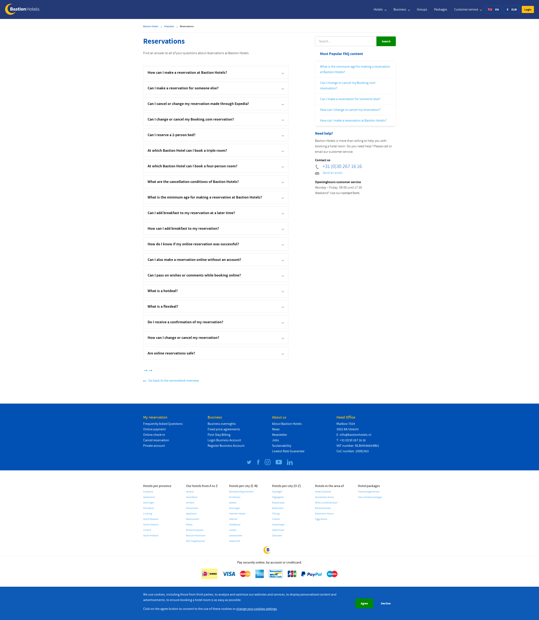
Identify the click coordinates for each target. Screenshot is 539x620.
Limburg (147, 513)
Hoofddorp (234, 524)
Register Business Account (226, 445)
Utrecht (147, 530)
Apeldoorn (191, 513)
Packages (440, 9)
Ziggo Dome (321, 519)
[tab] (215, 72)
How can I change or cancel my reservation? (350, 109)
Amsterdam (192, 508)
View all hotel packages (370, 497)
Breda (189, 524)
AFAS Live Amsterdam (326, 503)
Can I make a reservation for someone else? (350, 99)
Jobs (275, 440)
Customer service (466, 9)
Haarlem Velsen (237, 513)
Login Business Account (224, 440)
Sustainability (281, 445)
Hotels (378, 9)
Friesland (148, 492)
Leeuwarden (235, 535)
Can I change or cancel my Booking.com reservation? (347, 86)
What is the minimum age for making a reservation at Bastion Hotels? (355, 69)
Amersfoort (191, 497)
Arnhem (190, 503)
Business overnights (222, 423)
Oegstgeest (278, 497)
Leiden (232, 530)
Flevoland (148, 508)
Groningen (148, 503)
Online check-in (154, 434)
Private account (154, 445)
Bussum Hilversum (195, 535)
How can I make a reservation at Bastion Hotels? (353, 120)
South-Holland (150, 535)
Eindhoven (234, 497)
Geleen (232, 503)
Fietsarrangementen (369, 492)
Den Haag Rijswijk (195, 541)
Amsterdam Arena (324, 497)
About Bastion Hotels (287, 423)
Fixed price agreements (224, 429)
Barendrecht (192, 519)
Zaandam (277, 535)
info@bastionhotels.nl (355, 434)
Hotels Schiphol (323, 492)
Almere (189, 492)
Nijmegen (277, 492)
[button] (528, 9)
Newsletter (279, 434)
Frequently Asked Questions (163, 423)
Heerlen (233, 519)
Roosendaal (278, 503)
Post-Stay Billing (219, 434)
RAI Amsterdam (323, 508)
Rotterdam (277, 508)
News (276, 429)
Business (400, 9)
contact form (350, 193)
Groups (422, 9)
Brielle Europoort (195, 530)
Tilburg (275, 513)
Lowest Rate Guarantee (288, 451)
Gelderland (149, 497)
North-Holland (150, 524)
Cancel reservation (156, 440)
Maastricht (234, 541)
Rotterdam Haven (324, 513)
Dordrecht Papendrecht (241, 492)
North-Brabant (151, 519)
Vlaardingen (278, 524)
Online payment (154, 429)
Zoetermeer (278, 530)
